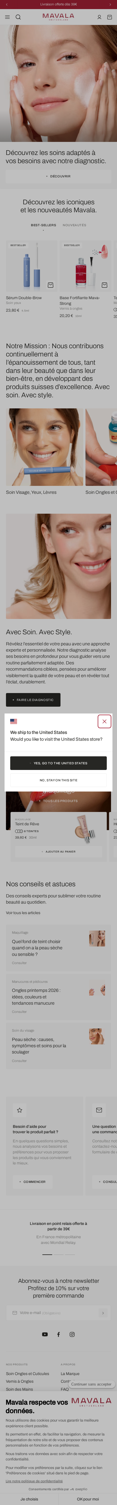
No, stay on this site (59, 780)
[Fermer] (104, 721)
